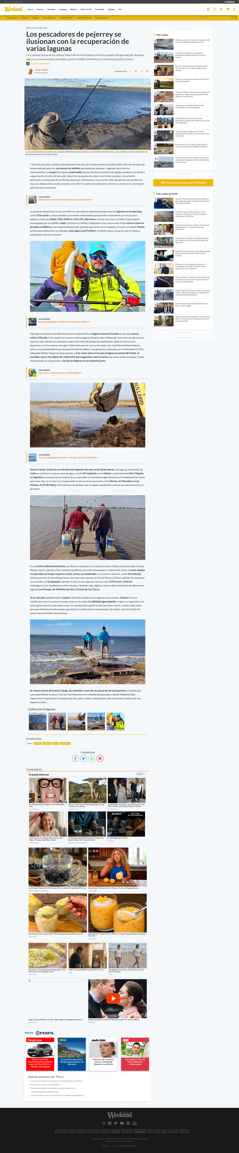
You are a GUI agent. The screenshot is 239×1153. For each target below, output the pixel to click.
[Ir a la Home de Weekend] (119, 1115)
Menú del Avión (49, 18)
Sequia (55, 743)
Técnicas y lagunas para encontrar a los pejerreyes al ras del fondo (67, 457)
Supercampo (140, 1131)
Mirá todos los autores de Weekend (183, 182)
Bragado (35, 18)
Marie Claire (93, 1131)
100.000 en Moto (66, 18)
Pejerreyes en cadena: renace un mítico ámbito (59, 373)
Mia (164, 1131)
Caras (71, 1131)
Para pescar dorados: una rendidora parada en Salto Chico (53, 1088)
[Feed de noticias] (128, 1123)
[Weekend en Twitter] (115, 1123)
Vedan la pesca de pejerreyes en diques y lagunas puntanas (64, 199)
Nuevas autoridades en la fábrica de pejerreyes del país (62, 322)
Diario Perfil (61, 1131)
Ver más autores (41, 73)
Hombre (115, 1131)
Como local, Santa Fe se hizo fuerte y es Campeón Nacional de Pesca (57, 1081)
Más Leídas (162, 34)
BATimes (184, 1131)
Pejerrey (46, 743)
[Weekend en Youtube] (122, 1123)
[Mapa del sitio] (134, 1123)
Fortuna (105, 1131)
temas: (29, 743)
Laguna (37, 743)
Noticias (81, 1131)
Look (151, 1131)
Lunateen (173, 1131)
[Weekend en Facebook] (109, 1123)
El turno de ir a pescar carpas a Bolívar (45, 1084)
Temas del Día (11, 18)
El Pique (24, 18)
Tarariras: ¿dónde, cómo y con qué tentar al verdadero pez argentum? (57, 1095)
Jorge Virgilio (41, 69)
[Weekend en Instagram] (104, 1123)
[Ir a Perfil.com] (229, 2)
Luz (157, 1131)
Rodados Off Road (84, 18)
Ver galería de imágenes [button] (40, 63)
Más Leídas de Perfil (166, 193)
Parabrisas (126, 1131)
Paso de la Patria (101, 18)
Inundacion (65, 743)
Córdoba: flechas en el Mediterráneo (45, 1092)
